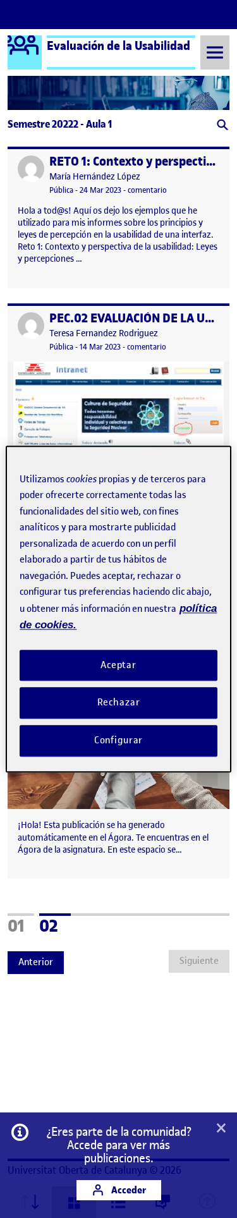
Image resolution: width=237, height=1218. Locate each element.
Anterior (35, 962)
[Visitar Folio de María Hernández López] (31, 168)
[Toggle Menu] (215, 52)
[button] (221, 126)
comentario (147, 190)
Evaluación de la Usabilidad (118, 45)
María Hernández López (94, 177)
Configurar (118, 740)
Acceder (127, 1190)
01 (21, 924)
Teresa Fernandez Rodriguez (103, 333)
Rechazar (118, 703)
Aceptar (118, 665)
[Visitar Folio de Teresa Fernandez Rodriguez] (31, 325)
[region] (118, 609)
